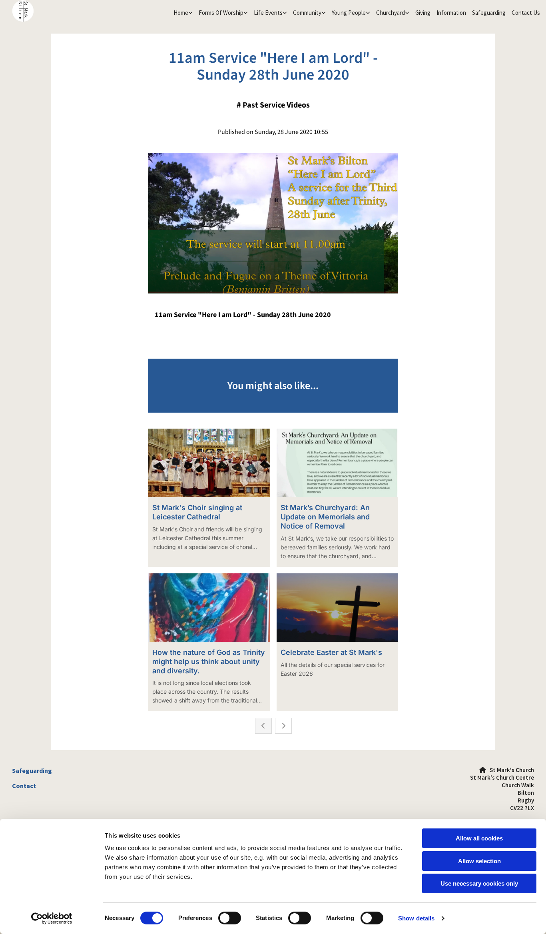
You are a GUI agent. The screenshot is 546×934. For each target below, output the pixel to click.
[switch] (229, 918)
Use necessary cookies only (479, 883)
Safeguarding (489, 12)
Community (307, 12)
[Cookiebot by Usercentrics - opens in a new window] (52, 918)
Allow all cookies (479, 838)
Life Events (268, 12)
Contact (24, 786)
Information (451, 12)
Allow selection (479, 861)
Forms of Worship (221, 12)
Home (180, 12)
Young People (349, 12)
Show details (416, 918)
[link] (182, 13)
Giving (422, 12)
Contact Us (526, 12)
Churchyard (390, 12)
